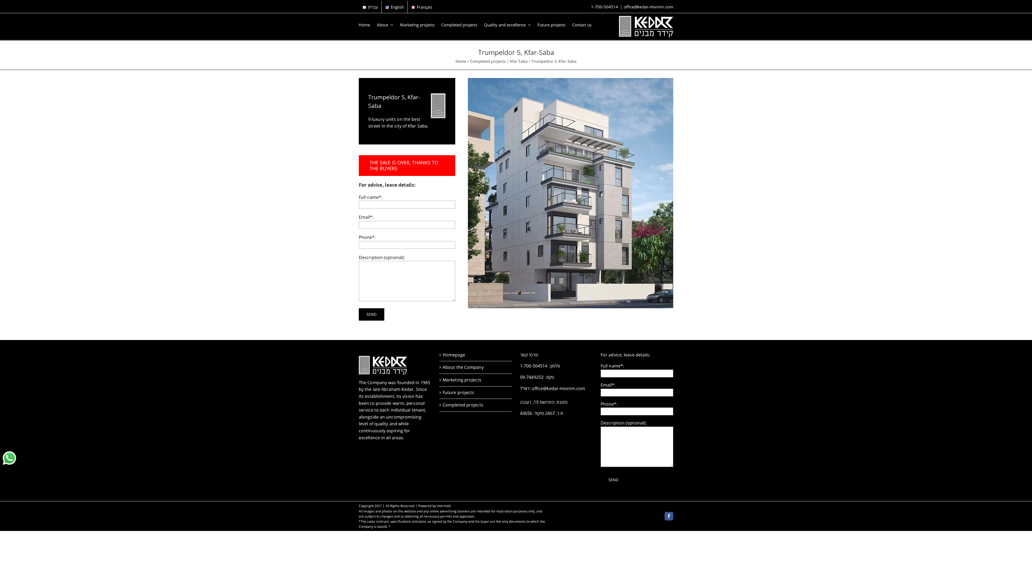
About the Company (463, 367)
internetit (444, 506)
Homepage (454, 355)
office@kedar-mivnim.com (648, 6)
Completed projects (463, 405)
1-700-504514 (604, 6)
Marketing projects (462, 380)
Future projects (458, 392)
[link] (9, 458)
